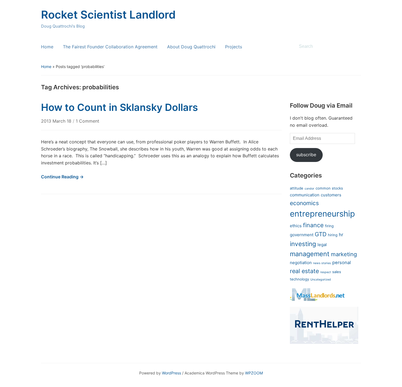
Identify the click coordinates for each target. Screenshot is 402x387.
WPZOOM (254, 373)
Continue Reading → (62, 176)
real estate (304, 270)
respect (325, 272)
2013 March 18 (57, 121)
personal (341, 262)
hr (341, 234)
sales (336, 272)
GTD (321, 234)
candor (309, 188)
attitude (296, 188)
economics (304, 203)
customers (331, 194)
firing (329, 226)
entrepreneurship (322, 213)
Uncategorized (320, 279)
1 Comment (87, 121)
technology (299, 279)
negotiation (301, 262)
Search (354, 46)
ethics (296, 225)
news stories (322, 263)
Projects (233, 46)
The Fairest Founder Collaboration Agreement (110, 46)
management (310, 254)
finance (313, 225)
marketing (344, 254)
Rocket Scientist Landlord (108, 14)
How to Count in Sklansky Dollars (119, 107)
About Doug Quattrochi (191, 46)
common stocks (329, 188)
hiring (332, 235)
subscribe (306, 154)
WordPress (171, 373)
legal (322, 244)
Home (47, 46)
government (301, 234)
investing (303, 243)
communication (304, 194)
